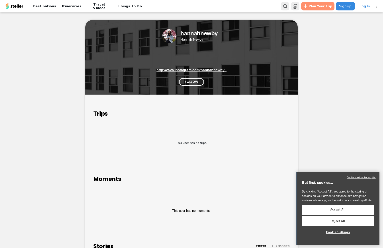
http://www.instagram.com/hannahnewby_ (191, 70)
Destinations (44, 6)
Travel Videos (99, 6)
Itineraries (72, 6)
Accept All (338, 209)
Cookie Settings (338, 232)
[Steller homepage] (14, 6)
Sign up (345, 6)
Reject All (338, 221)
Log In (365, 6)
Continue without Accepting (361, 177)
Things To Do (130, 6)
